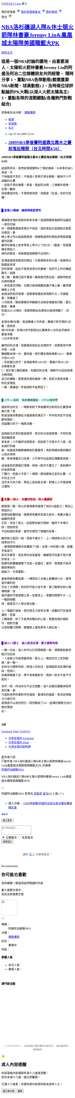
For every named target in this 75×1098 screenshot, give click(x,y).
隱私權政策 (62, 1046)
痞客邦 (38, 793)
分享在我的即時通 (19, 746)
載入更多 (7, 820)
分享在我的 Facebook (21, 738)
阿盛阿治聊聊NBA (12, 769)
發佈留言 (7, 841)
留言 (45, 793)
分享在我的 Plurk (18, 742)
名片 (11, 127)
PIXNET (16, 1046)
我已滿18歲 (8, 1091)
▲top (4, 813)
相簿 (11, 119)
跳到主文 (7, 52)
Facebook (6, 731)
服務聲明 (37, 1049)
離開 (20, 1091)
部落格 (12, 123)
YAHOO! (24, 731)
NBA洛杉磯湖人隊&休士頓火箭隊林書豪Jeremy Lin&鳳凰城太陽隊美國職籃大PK (37, 35)
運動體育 (30, 112)
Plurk (16, 731)
